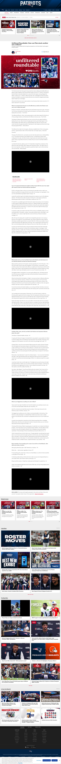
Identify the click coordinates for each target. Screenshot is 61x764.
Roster (26, 731)
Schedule (26, 739)
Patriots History (17, 739)
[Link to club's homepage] (3, 10)
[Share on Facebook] (42, 52)
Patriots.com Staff (17, 51)
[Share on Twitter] (44, 52)
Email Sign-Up (44, 734)
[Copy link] (48, 52)
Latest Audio (17, 734)
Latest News (16, 731)
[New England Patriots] (30, 751)
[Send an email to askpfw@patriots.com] (16, 52)
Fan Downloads (44, 736)
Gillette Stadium (35, 739)
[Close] (59, 760)
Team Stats (25, 736)
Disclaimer (23, 756)
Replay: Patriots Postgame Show (11, 17)
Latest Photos (17, 736)
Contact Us (44, 742)
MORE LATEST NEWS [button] (30, 594)
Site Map (17, 742)
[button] (28, 35)
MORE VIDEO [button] (30, 685)
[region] (30, 760)
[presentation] (59, 35)
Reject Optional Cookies (46, 760)
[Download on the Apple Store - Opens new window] (27, 747)
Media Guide (44, 739)
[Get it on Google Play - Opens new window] (33, 747)
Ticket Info (34, 731)
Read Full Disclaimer (39, 493)
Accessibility (17, 756)
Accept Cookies (54, 760)
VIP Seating (34, 736)
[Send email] (46, 52)
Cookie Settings (38, 760)
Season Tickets (35, 734)
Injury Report (26, 734)
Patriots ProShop (44, 731)
